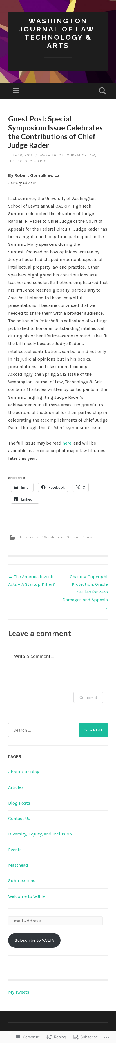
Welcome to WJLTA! (27, 896)
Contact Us (19, 818)
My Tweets (18, 992)
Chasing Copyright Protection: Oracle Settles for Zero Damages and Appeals (85, 592)
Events (15, 849)
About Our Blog (24, 771)
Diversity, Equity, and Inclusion (40, 834)
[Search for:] (58, 730)
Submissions (21, 880)
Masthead (18, 865)
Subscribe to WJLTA (34, 940)
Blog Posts (19, 803)
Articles (16, 787)
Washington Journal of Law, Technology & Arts (58, 33)
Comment (88, 697)
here (67, 443)
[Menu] (16, 91)
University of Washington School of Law (56, 537)
